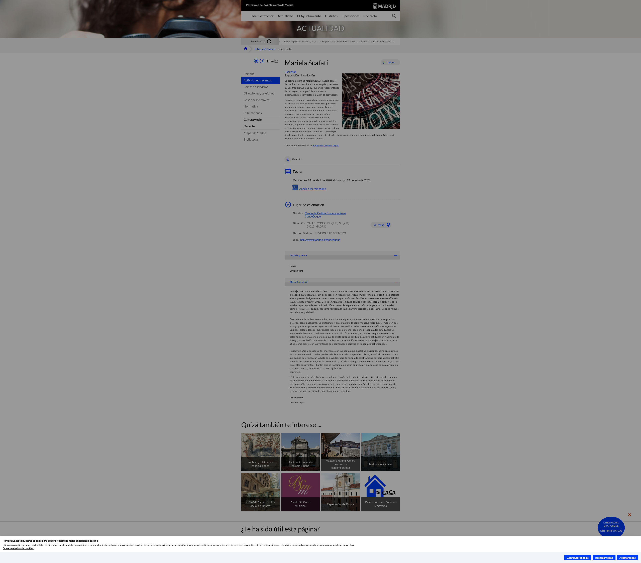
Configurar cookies (578, 557)
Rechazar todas (604, 557)
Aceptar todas (627, 557)
